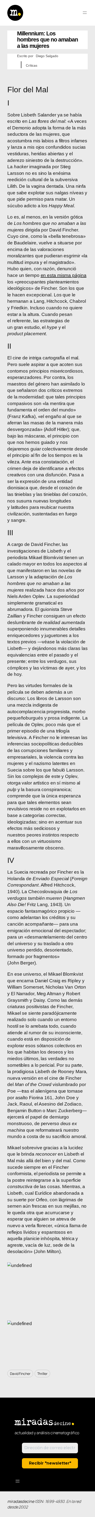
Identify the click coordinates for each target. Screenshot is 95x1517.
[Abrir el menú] (85, 13)
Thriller (42, 1373)
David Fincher (20, 1373)
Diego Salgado (47, 56)
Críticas (31, 65)
